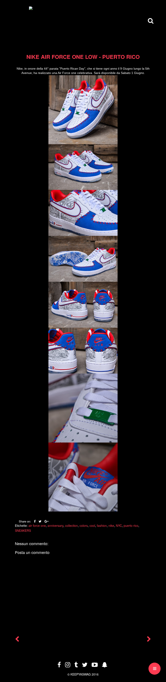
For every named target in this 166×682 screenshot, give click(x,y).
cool (92, 525)
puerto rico (131, 525)
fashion (102, 525)
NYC (119, 525)
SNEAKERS (23, 530)
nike (111, 525)
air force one (37, 525)
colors (84, 525)
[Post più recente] (17, 640)
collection (71, 525)
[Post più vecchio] (149, 640)
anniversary (55, 525)
